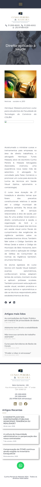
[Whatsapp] (20, 465)
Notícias (8, 101)
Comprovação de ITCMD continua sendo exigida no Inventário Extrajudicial (19, 451)
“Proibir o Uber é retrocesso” (18, 353)
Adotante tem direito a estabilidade (21, 328)
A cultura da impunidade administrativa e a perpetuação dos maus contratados (20, 436)
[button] (21, 4)
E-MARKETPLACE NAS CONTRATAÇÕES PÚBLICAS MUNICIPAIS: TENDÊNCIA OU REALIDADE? (16, 420)
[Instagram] (20, 404)
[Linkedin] (15, 404)
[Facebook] (25, 404)
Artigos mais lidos (15, 313)
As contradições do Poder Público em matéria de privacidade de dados (22, 319)
